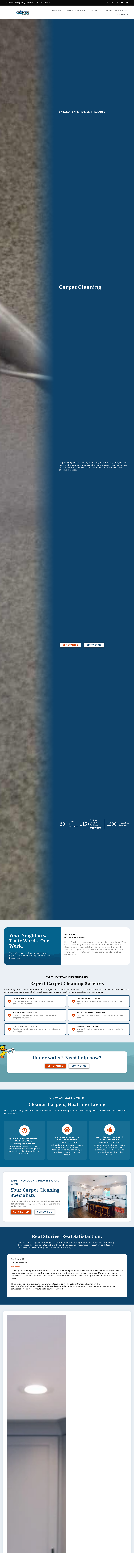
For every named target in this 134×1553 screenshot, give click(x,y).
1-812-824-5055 (42, 3)
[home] (22, 12)
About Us (56, 10)
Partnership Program (116, 10)
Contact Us (122, 14)
